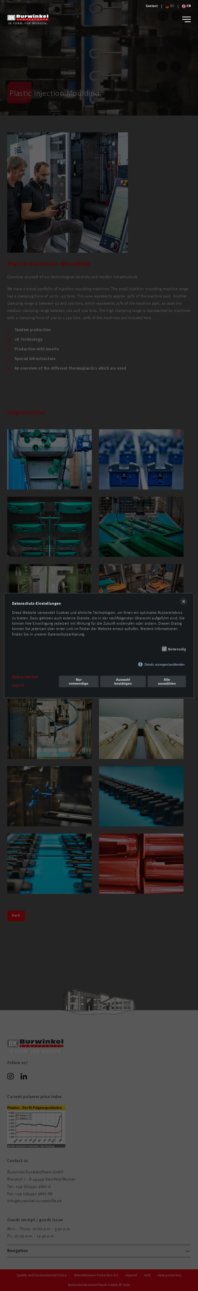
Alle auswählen (167, 681)
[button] (186, 19)
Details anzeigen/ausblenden (164, 664)
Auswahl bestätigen (123, 681)
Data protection (25, 677)
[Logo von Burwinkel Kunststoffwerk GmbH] (27, 19)
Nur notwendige (78, 681)
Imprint (18, 685)
